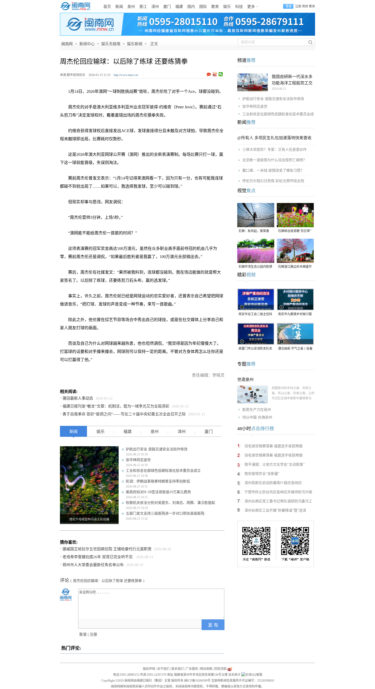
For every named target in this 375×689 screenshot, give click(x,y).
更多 (251, 7)
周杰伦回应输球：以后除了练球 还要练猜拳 (107, 581)
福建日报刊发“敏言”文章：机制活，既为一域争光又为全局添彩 (115, 406)
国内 (191, 7)
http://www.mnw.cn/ (126, 75)
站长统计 (234, 675)
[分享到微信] (221, 74)
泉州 (131, 7)
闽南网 (67, 44)
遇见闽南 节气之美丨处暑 (295, 348)
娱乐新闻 (134, 44)
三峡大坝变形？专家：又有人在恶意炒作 (274, 149)
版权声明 (149, 669)
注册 (298, 6)
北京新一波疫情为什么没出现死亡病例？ (274, 160)
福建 (179, 7)
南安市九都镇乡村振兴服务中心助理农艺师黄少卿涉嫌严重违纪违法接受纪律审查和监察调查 (295, 314)
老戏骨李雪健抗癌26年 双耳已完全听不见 (98, 557)
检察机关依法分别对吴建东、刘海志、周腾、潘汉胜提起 (170, 503)
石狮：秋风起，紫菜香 (254, 231)
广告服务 (192, 669)
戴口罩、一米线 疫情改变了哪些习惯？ (273, 170)
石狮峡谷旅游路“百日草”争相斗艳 (294, 231)
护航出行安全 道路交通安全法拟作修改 (157, 449)
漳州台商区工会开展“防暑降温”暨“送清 (275, 510)
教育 (215, 7)
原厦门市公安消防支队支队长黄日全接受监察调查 (255, 349)
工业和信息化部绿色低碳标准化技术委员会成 (278, 114)
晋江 (143, 7)
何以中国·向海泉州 (257, 417)
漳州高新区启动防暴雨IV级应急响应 (273, 483)
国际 (203, 7)
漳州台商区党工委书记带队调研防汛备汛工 (278, 501)
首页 (107, 7)
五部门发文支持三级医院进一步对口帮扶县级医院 (165, 513)
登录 (83, 634)
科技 (239, 7)
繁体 (312, 6)
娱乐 (227, 7)
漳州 (155, 7)
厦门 (167, 7)
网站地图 (206, 669)
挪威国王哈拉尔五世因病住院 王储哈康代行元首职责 (107, 549)
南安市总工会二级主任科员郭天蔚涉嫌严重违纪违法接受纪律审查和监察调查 (255, 314)
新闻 (119, 7)
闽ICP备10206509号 (197, 680)
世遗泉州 (245, 379)
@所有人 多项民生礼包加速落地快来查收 (274, 138)
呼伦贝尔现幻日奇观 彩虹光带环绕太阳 (273, 181)
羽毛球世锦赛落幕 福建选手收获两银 (273, 446)
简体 (305, 6)
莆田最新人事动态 (77, 398)
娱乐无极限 (110, 44)
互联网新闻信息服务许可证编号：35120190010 (242, 680)
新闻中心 (87, 44)
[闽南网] (76, 6)
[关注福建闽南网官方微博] (229, 669)
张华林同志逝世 (138, 460)
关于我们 (163, 669)
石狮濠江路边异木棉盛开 (295, 267)
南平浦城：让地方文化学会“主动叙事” (274, 464)
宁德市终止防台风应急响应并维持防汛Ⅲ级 (278, 492)
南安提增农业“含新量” (262, 474)
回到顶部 (220, 669)
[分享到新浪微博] (215, 74)
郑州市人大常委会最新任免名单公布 (93, 565)
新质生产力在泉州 (256, 410)
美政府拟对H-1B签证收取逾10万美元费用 (158, 492)
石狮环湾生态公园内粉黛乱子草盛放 (255, 267)
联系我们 (177, 669)
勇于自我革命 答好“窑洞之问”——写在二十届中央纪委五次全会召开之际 (124, 414)
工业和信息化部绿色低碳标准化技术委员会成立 (163, 471)
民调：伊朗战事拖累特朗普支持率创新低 (158, 481)
